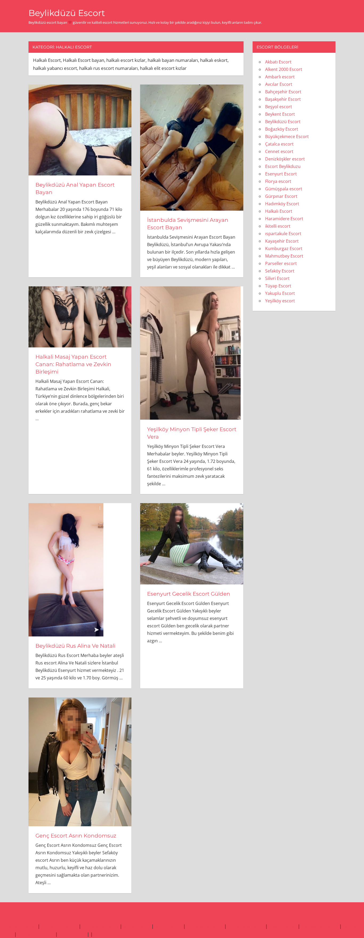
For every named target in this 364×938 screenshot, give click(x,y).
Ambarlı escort (280, 77)
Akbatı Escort (278, 62)
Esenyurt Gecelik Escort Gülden (188, 594)
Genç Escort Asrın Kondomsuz (75, 835)
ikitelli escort (277, 226)
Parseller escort (281, 263)
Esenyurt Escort (281, 174)
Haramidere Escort (284, 219)
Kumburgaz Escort (283, 248)
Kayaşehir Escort (282, 241)
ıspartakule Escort (283, 233)
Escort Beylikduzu (283, 166)
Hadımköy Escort (282, 204)
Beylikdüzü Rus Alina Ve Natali (75, 646)
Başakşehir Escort (283, 99)
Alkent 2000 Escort (283, 69)
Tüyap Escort (278, 286)
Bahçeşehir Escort (283, 92)
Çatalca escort (279, 144)
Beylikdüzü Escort (67, 13)
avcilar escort (136, 926)
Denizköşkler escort (285, 159)
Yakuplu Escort (280, 293)
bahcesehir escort (319, 926)
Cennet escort (279, 151)
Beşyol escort (278, 107)
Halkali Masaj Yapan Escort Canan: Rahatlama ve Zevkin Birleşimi (73, 364)
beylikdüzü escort (18, 926)
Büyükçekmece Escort (287, 136)
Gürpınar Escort (281, 196)
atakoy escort (283, 926)
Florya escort (278, 181)
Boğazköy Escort (281, 129)
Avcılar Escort (278, 84)
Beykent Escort (280, 114)
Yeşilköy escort (280, 301)
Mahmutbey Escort (284, 256)
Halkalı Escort (278, 211)
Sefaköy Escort (279, 271)
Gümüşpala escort (283, 189)
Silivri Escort (277, 278)
